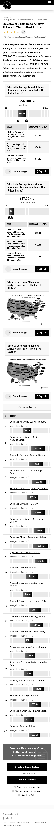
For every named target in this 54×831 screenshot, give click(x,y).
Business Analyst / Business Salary (28, 422)
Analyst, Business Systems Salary (27, 631)
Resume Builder (40, 822)
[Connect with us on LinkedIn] (12, 818)
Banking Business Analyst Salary (27, 680)
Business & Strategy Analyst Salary (28, 711)
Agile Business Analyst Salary (25, 552)
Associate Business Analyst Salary (28, 647)
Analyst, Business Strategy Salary (28, 616)
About (5, 822)
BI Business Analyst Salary (24, 695)
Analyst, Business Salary (23, 567)
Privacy (26, 822)
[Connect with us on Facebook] (3, 818)
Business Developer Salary (24, 504)
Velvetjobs (7, 5)
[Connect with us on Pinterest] (7, 818)
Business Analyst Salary (22, 726)
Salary (5, 17)
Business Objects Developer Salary (28, 537)
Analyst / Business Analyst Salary (27, 455)
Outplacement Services (12, 825)
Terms (19, 822)
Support (12, 822)
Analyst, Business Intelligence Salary (29, 601)
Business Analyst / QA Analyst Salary (29, 488)
